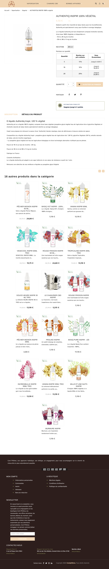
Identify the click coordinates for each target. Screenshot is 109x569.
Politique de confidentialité (58, 486)
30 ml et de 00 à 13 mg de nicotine (25, 149)
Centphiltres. (71, 563)
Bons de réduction (21, 493)
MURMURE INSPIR (52, 429)
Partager (69, 95)
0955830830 (41, 553)
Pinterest (81, 95)
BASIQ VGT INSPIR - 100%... (53, 207)
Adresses (18, 490)
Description (11, 115)
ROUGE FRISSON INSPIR (78, 295)
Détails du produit (32, 115)
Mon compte (11, 477)
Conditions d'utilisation (56, 483)
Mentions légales (54, 480)
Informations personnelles (24, 480)
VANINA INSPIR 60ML (78, 207)
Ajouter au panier (91, 84)
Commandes (19, 483)
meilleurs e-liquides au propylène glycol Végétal (43, 164)
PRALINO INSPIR (53, 340)
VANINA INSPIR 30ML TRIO (53, 384)
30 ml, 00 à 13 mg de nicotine (67, 39)
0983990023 (10, 553)
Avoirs (17, 486)
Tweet (75, 95)
